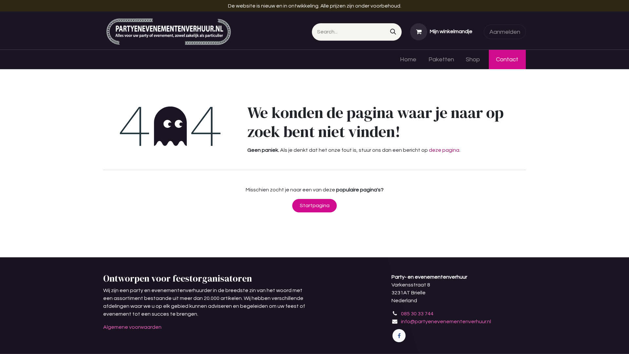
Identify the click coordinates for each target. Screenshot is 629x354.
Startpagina (315, 205)
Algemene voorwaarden (132, 327)
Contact (507, 59)
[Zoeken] (393, 32)
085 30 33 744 (417, 313)
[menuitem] (408, 59)
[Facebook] (399, 335)
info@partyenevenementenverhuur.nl (446, 321)
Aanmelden (504, 32)
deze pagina (444, 150)
